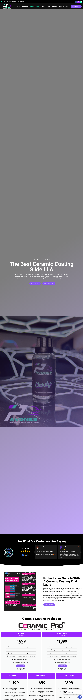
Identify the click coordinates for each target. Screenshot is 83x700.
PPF (49, 6)
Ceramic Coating (34, 6)
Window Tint (44, 6)
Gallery (67, 6)
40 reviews (27, 553)
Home (18, 6)
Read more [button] (38, 557)
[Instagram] (78, 2)
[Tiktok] (81, 2)
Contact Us (61, 6)
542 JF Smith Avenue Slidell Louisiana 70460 (13, 1)
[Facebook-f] (76, 2)
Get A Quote (21, 665)
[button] (35, 552)
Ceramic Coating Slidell (49, 594)
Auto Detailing (25, 6)
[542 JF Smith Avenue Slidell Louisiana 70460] (1, 1)
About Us (54, 6)
